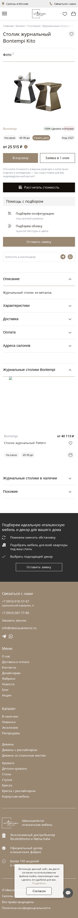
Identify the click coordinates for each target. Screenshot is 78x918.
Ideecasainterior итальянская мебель (37, 823)
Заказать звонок (14, 620)
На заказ (11, 455)
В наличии (10, 716)
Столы (6, 774)
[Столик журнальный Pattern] (39, 379)
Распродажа (11, 733)
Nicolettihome (20, 839)
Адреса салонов (16, 346)
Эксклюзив (10, 727)
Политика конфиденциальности (26, 908)
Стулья (7, 780)
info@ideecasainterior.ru (19, 628)
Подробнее (39, 883)
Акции (7, 695)
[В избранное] (70, 443)
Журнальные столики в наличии (30, 478)
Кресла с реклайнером (18, 791)
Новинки (9, 722)
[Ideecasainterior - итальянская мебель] (39, 13)
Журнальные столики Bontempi (29, 370)
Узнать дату (41, 138)
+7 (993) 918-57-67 (15, 601)
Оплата (9, 332)
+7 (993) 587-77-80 (15, 613)
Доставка (10, 319)
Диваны (8, 744)
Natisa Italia (42, 839)
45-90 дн (24, 138)
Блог (5, 690)
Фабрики (8, 678)
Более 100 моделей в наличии (24, 863)
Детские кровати (14, 768)
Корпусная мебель (15, 796)
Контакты (9, 667)
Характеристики (16, 306)
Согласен (39, 891)
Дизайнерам (11, 673)
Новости (8, 684)
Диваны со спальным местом (24, 755)
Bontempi (11, 436)
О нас (6, 656)
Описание (11, 279)
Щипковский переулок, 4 (18, 605)
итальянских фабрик (25, 852)
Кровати (8, 763)
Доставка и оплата (15, 662)
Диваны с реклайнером (19, 750)
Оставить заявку (39, 567)
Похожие (10, 492)
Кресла (7, 785)
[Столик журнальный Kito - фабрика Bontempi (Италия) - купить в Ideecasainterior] (40, 114)
